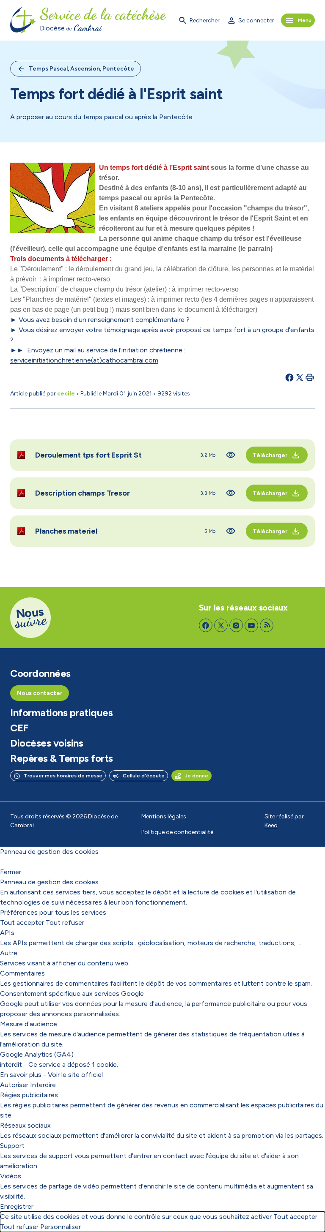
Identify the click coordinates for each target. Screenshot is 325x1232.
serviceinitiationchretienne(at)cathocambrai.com (84, 360)
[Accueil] (23, 20)
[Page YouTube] (251, 625)
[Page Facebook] (205, 625)
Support (12, 1146)
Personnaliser (60, 1227)
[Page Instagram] (236, 625)
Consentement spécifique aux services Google (72, 993)
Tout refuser (65, 923)
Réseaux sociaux (25, 1125)
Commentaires (22, 973)
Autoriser (14, 1085)
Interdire (43, 1085)
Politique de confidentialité (177, 832)
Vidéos (10, 1176)
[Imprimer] (310, 377)
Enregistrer (16, 1206)
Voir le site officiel (75, 1075)
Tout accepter (22, 923)
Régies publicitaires (29, 1095)
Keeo (271, 825)
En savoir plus (20, 1075)
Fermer (10, 872)
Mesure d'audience (28, 1024)
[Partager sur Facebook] (289, 377)
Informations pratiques (61, 713)
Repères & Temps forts (61, 758)
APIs (7, 933)
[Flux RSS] (266, 625)
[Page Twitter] (221, 625)
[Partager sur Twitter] (300, 377)
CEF (19, 728)
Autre (8, 953)
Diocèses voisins (46, 743)
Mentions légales (163, 816)
